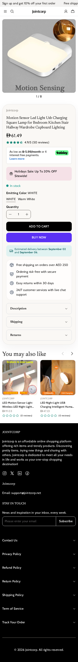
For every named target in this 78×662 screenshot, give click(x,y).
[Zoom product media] (70, 24)
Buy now (39, 237)
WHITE (11, 199)
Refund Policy (11, 567)
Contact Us (9, 540)
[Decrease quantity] (10, 214)
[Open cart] (73, 11)
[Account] (66, 11)
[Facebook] (27, 473)
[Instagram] (4, 473)
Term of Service (12, 608)
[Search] (12, 11)
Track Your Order (13, 622)
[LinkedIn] (19, 473)
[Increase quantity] (27, 214)
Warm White (26, 199)
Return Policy (11, 581)
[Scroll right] (72, 353)
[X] (12, 473)
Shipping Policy (12, 595)
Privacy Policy (11, 554)
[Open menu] (5, 11)
